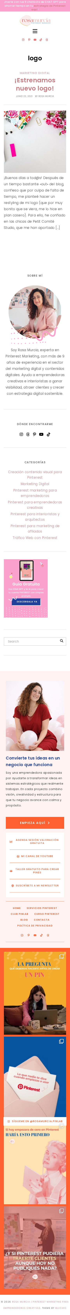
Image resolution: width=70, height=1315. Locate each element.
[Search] (61, 640)
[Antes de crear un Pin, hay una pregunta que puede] (35, 993)
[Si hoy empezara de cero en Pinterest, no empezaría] (35, 1162)
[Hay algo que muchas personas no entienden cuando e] (35, 1078)
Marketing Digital (35, 73)
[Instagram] (23, 39)
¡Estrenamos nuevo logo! (34, 84)
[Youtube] (35, 39)
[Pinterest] (34, 434)
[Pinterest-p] (29, 39)
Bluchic (60, 1308)
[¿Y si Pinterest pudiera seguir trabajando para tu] (35, 1247)
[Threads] (47, 39)
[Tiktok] (41, 39)
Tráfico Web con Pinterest (35, 537)
